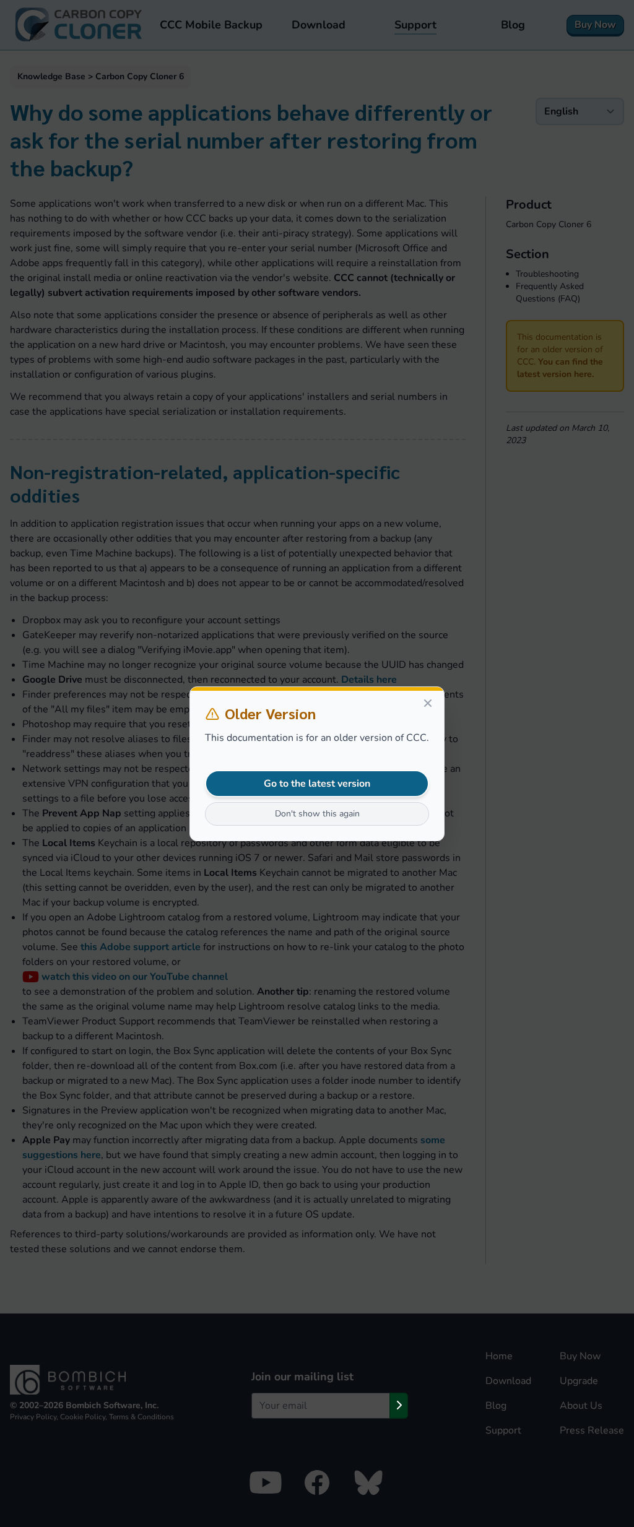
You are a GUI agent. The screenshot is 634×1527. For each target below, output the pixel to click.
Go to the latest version (317, 783)
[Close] (427, 703)
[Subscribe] (398, 1406)
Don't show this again (317, 814)
